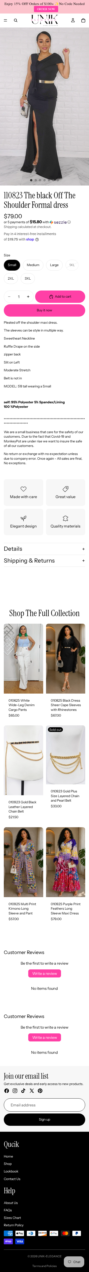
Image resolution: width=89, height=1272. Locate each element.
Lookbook (11, 1171)
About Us (11, 1203)
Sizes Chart (12, 1218)
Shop (8, 1164)
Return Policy (13, 1225)
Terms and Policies (44, 1266)
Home (8, 1156)
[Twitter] (32, 1091)
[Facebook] (6, 1091)
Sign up (44, 1119)
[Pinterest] (40, 1091)
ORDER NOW (46, 9)
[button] (44, 222)
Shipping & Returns (29, 560)
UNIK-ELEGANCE (50, 1256)
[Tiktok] (23, 1091)
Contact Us (12, 1179)
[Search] (15, 20)
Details (13, 548)
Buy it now (44, 310)
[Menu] (5, 20)
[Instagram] (15, 1091)
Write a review (44, 973)
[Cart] (83, 20)
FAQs (8, 1210)
